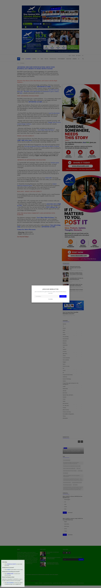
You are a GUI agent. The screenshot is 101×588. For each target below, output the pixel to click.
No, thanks (50, 299)
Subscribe (63, 296)
